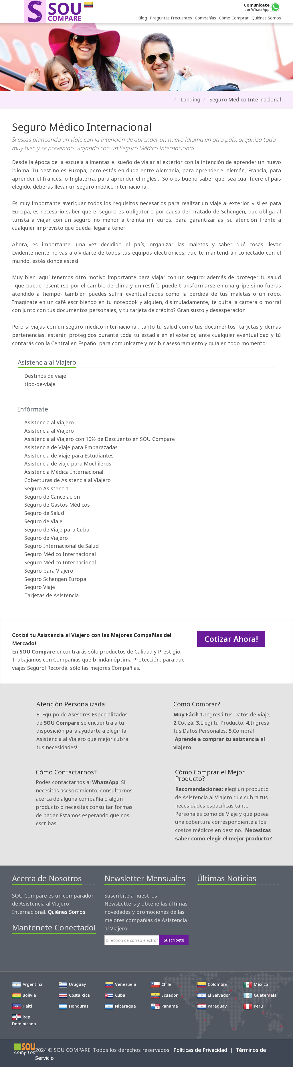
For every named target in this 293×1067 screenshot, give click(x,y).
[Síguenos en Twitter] (26, 948)
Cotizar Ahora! (231, 639)
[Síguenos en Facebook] (16, 948)
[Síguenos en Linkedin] (45, 948)
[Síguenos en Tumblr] (55, 948)
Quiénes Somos (266, 18)
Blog (142, 18)
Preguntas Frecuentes (171, 18)
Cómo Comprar (234, 18)
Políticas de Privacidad (200, 1049)
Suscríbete (174, 940)
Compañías (205, 18)
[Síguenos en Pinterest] (35, 948)
